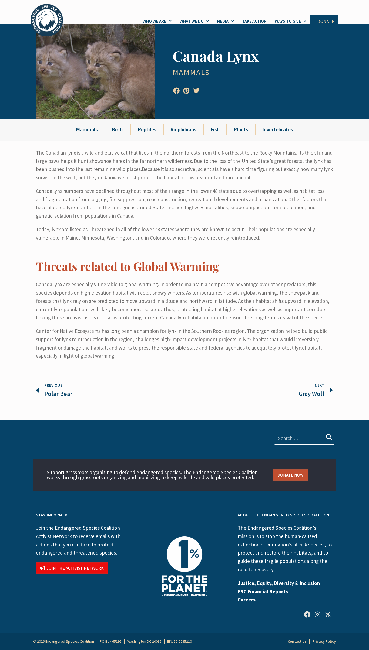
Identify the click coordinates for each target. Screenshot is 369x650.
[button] (176, 90)
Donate (325, 21)
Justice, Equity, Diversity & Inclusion (279, 583)
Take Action (254, 21)
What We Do (192, 21)
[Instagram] (317, 614)
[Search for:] (304, 438)
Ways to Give (288, 21)
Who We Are (154, 21)
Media (223, 21)
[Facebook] (307, 614)
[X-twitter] (328, 614)
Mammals (191, 72)
